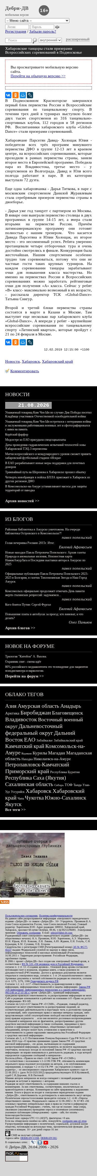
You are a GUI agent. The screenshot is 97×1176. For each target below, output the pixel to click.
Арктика (12, 713)
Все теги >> (15, 810)
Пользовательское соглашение (21, 915)
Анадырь (70, 706)
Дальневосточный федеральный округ (34, 729)
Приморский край (27, 771)
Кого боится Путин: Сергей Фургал (28, 604)
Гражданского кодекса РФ (44, 981)
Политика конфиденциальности (55, 915)
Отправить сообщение (29, 932)
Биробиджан (35, 712)
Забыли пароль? (42, 31)
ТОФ (68, 785)
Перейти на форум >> (24, 676)
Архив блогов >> (20, 628)
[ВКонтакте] (8, 95)
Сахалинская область (29, 784)
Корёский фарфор (16, 434)
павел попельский (77, 537)
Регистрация (15, 31)
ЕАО (29, 739)
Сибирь (59, 785)
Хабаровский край (57, 361)
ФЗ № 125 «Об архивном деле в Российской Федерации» (53, 964)
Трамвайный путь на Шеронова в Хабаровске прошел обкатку (45, 472)
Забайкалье (44, 740)
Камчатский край (24, 746)
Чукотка (34, 798)
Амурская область (38, 706)
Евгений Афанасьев (75, 547)
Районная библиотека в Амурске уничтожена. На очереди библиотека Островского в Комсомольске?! (42, 531)
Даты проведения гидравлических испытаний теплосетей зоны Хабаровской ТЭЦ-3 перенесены (45, 447)
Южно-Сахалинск (65, 798)
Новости (12, 361)
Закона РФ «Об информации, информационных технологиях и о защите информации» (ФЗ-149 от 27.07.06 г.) (47, 989)
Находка (27, 759)
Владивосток (21, 719)
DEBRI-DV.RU (49, 1138)
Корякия (26, 753)
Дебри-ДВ (16, 8)
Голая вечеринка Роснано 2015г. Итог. (30, 543)
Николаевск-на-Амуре (52, 759)
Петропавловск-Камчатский (37, 764)
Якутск (13, 804)
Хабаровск (31, 361)
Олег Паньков (80, 622)
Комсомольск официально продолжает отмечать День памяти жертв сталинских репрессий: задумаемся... (45, 593)
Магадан (56, 752)
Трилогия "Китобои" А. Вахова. (26, 656)
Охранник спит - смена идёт (23, 661)
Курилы (40, 753)
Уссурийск (18, 792)
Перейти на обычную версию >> (38, 76)
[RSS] (4, 902)
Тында (77, 785)
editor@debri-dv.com (61, 932)
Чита (21, 798)
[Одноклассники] (15, 95)
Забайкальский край (68, 740)
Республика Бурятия (65, 772)
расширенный (77, 39)
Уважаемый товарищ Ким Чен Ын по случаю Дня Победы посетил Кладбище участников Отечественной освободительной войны (48, 414)
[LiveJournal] (30, 95)
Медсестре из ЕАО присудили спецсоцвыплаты (35, 440)
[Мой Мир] (23, 95)
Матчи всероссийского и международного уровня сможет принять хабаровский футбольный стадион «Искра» (48, 456)
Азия (11, 706)
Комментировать (24, 371)
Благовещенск (67, 713)
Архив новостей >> (22, 501)
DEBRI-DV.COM (29, 1138)
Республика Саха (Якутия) (35, 778)
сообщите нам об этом (74, 1120)
